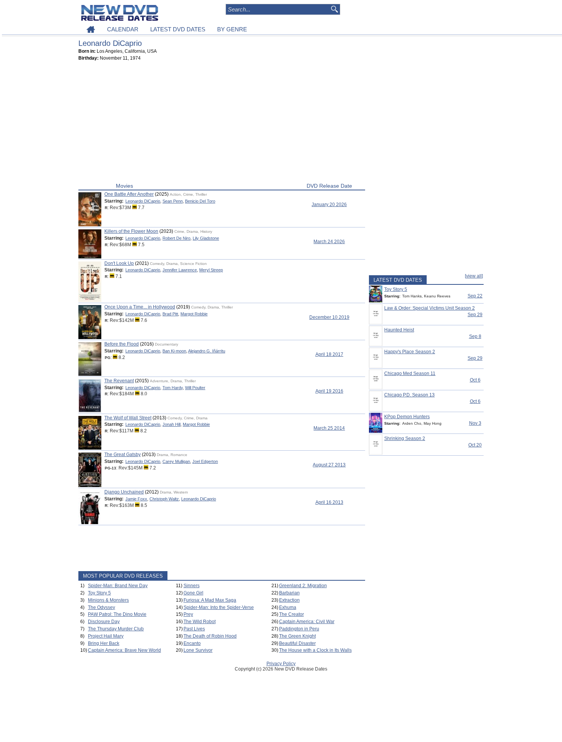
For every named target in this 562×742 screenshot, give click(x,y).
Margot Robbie (194, 314)
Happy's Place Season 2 (409, 351)
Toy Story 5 (99, 593)
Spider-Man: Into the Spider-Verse (219, 607)
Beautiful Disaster (297, 643)
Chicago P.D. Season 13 (409, 395)
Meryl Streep (211, 270)
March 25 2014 (329, 428)
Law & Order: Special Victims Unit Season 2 (429, 308)
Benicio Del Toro (200, 201)
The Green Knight (297, 636)
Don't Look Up (119, 263)
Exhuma (287, 607)
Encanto (192, 643)
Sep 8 (475, 336)
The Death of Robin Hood (210, 636)
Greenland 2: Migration (303, 585)
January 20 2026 (329, 204)
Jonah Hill (171, 424)
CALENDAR (122, 29)
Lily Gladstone (206, 238)
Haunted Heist (399, 330)
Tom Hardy (172, 387)
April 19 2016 (329, 391)
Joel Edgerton (205, 461)
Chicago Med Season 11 (409, 373)
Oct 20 (475, 445)
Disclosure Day (104, 621)
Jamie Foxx (136, 499)
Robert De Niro (176, 238)
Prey (188, 614)
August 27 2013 (329, 465)
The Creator (291, 614)
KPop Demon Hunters (407, 416)
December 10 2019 (329, 317)
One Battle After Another (129, 194)
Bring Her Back (103, 643)
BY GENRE (232, 29)
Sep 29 (475, 314)
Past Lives (194, 629)
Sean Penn (172, 201)
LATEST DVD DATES (177, 29)
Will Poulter (195, 387)
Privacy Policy (281, 663)
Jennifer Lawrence (179, 270)
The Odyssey (101, 607)
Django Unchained (124, 492)
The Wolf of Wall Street (127, 418)
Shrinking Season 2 (404, 438)
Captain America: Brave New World (124, 650)
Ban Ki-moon (174, 351)
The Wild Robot (200, 621)
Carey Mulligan (176, 461)
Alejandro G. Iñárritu (206, 351)
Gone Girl (193, 593)
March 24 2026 (329, 241)
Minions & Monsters (108, 600)
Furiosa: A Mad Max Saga (210, 600)
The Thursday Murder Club (116, 629)
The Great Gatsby (122, 454)
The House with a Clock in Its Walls (315, 650)
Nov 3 (475, 423)
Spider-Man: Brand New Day (118, 585)
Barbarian (289, 593)
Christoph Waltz (164, 499)
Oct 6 (475, 380)
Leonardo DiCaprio (142, 201)
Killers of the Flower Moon (131, 231)
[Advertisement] (221, 123)
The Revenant (119, 380)
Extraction (289, 600)
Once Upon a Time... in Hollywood (139, 307)
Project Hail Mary (105, 636)
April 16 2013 (329, 502)
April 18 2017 (329, 354)
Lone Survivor (198, 650)
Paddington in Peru (299, 629)
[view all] (474, 276)
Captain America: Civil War (307, 621)
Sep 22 (475, 296)
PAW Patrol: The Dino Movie (117, 614)
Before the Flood (121, 344)
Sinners (192, 585)
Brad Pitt (170, 314)
